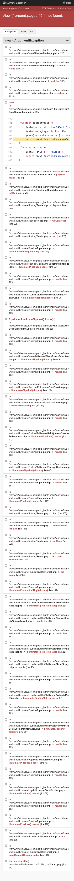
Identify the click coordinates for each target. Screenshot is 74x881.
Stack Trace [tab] (26, 31)
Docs (68, 3)
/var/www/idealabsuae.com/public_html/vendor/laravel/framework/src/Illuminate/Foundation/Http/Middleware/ (39, 294)
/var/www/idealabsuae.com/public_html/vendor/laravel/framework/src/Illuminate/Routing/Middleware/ (39, 263)
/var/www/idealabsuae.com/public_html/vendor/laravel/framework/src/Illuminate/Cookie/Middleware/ (39, 433)
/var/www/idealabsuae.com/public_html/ (36, 864)
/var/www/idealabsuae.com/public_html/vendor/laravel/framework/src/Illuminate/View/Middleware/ (39, 356)
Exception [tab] (10, 31)
